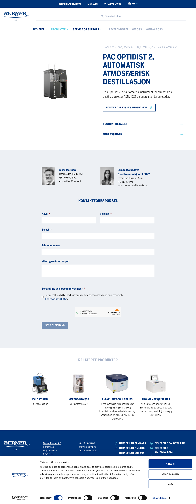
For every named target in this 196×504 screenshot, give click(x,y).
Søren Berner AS (52, 443)
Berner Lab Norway (69, 3)
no (133, 3)
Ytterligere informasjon (55, 261)
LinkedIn (92, 3)
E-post (47, 229)
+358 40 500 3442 (68, 177)
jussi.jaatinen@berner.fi (70, 181)
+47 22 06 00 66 (112, 3)
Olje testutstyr (145, 47)
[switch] (88, 497)
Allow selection (170, 474)
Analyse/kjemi (125, 47)
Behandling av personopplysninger (63, 288)
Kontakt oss (154, 29)
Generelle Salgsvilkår (170, 443)
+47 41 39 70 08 (125, 181)
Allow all (170, 463)
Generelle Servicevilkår (164, 450)
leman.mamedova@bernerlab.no (133, 185)
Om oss (137, 29)
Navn (46, 214)
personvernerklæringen (56, 298)
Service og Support (86, 29)
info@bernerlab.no (88, 446)
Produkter (58, 29)
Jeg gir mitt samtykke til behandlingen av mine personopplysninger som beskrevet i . (84, 297)
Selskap (106, 214)
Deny (170, 484)
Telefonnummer (51, 245)
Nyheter (38, 29)
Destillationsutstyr (167, 47)
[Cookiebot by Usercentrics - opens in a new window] (19, 498)
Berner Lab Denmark (132, 443)
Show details (159, 498)
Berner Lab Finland (132, 448)
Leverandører (118, 29)
